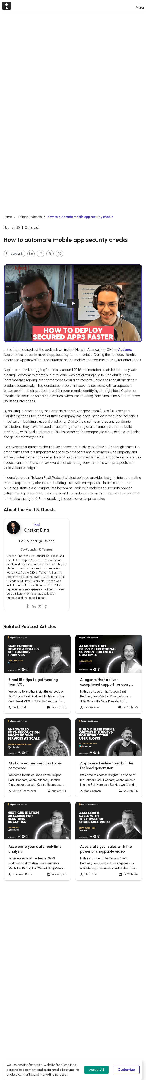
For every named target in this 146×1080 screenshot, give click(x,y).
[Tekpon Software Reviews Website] (6, 5)
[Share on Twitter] (50, 253)
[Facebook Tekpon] (46, 606)
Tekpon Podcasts (30, 217)
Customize (126, 1070)
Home (8, 217)
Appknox (125, 349)
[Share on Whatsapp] (59, 253)
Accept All (96, 1070)
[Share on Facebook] (40, 253)
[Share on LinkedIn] (31, 253)
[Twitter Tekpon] (40, 606)
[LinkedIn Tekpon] (34, 606)
